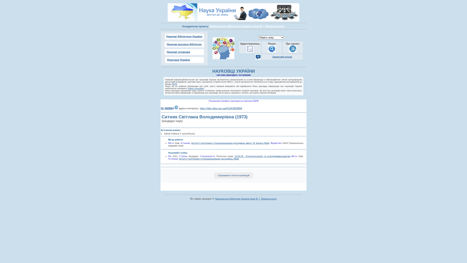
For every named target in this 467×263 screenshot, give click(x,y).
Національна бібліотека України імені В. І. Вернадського (246, 198)
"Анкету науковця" (195, 88)
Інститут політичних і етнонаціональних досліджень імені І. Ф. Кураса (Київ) (230, 143)
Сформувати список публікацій (234, 175)
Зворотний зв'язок (282, 57)
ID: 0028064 (167, 108)
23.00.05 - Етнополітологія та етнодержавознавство (262, 156)
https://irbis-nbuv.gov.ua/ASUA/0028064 (221, 108)
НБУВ (174, 84)
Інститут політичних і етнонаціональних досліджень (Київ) (209, 159)
